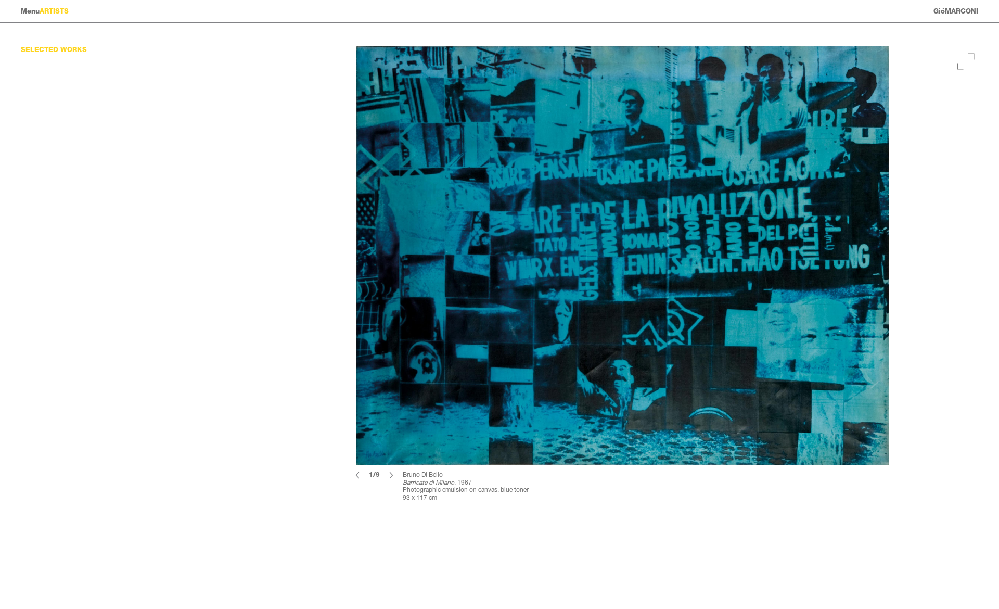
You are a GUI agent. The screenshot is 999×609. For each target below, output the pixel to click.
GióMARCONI (955, 11)
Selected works (54, 50)
